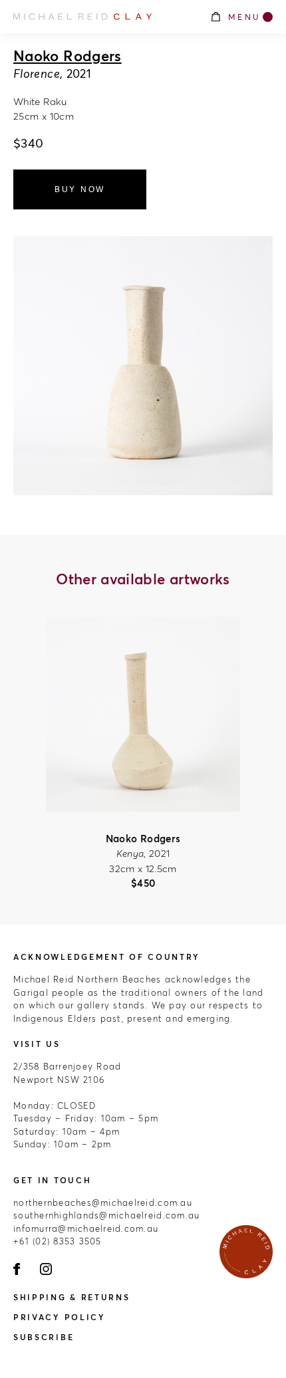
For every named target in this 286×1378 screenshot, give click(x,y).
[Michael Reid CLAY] (104, 16)
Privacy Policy (59, 1317)
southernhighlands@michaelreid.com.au (106, 1215)
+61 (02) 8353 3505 (57, 1241)
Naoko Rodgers (67, 56)
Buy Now (80, 189)
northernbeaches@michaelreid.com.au (102, 1202)
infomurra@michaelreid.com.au (85, 1228)
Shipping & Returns (71, 1297)
